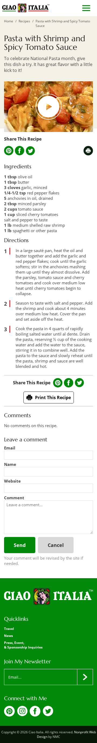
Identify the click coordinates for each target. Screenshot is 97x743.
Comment (14, 497)
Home (8, 21)
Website (12, 481)
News (8, 635)
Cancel (56, 545)
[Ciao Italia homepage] (25, 8)
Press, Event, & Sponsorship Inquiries (23, 645)
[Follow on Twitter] (48, 714)
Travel (9, 628)
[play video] (48, 106)
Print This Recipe (53, 397)
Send (20, 545)
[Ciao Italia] (48, 597)
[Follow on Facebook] (35, 715)
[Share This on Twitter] (30, 150)
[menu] (86, 8)
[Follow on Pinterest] (9, 715)
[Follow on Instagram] (22, 714)
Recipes (24, 21)
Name (10, 464)
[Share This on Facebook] (19, 150)
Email (9, 448)
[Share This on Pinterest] (8, 150)
